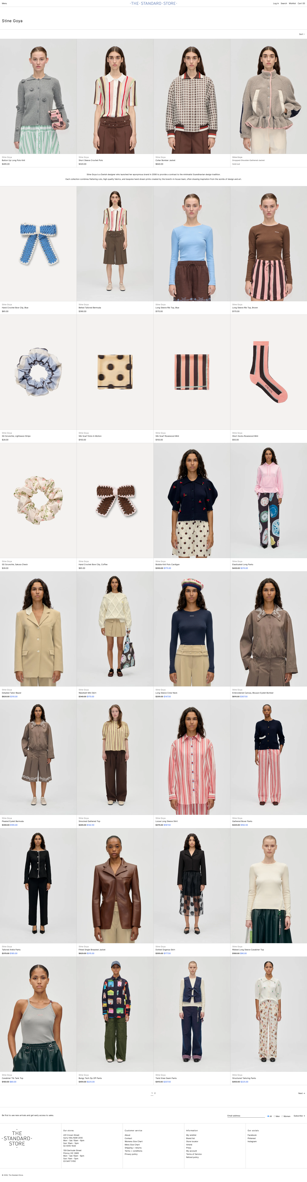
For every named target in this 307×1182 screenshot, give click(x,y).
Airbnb (189, 1144)
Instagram (252, 1141)
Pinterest (252, 1138)
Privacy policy (131, 1154)
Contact (128, 1138)
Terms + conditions (133, 1151)
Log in (276, 3)
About (127, 1135)
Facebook (252, 1135)
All (271, 1116)
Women (287, 1116)
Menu (4, 3)
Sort (301, 34)
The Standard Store (16, 1175)
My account (191, 1151)
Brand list (190, 1138)
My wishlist (191, 1135)
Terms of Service (194, 1154)
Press (188, 1148)
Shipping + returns (133, 1148)
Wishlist (292, 3)
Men (278, 1116)
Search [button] (284, 3)
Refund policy (192, 1157)
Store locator (192, 1141)
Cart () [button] (301, 3)
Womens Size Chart (134, 1141)
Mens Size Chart (132, 1144)
